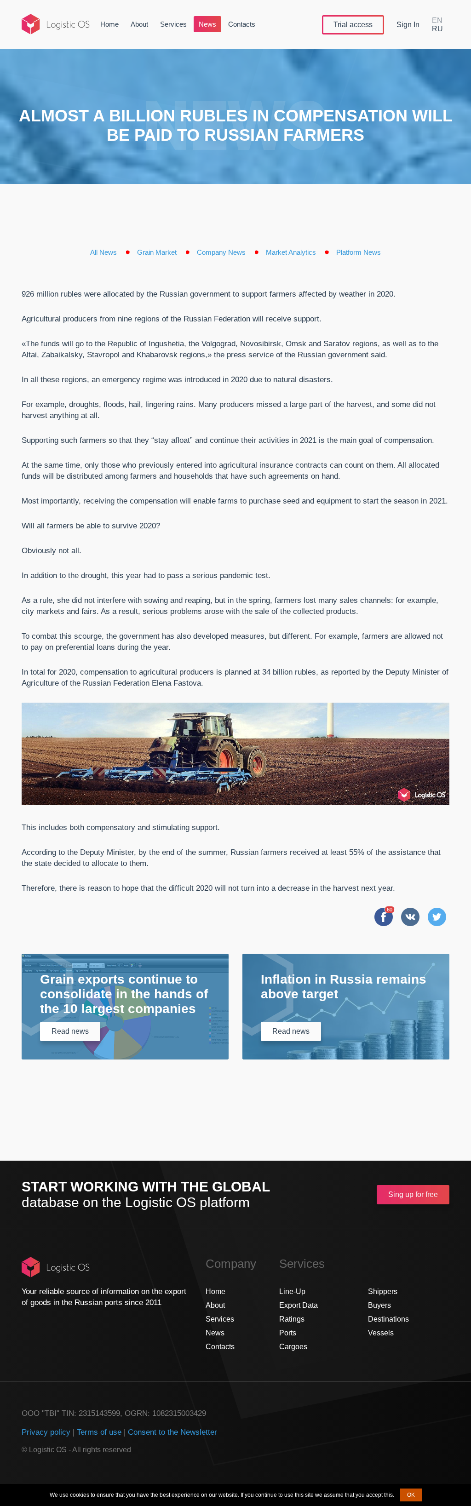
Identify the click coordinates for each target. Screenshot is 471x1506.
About (139, 24)
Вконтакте (410, 917)
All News (103, 252)
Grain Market (157, 252)
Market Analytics (291, 252)
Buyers (379, 1305)
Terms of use (99, 1432)
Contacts (241, 24)
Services (173, 24)
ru (437, 29)
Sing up (413, 1194)
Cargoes (293, 1347)
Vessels (381, 1333)
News (207, 24)
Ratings (291, 1319)
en (437, 20)
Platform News (358, 252)
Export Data (298, 1305)
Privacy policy (46, 1432)
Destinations (388, 1319)
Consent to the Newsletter (172, 1432)
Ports (287, 1333)
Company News (221, 252)
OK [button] (411, 1495)
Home (109, 24)
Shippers (382, 1291)
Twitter (437, 917)
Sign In (407, 25)
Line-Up (292, 1291)
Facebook (383, 917)
